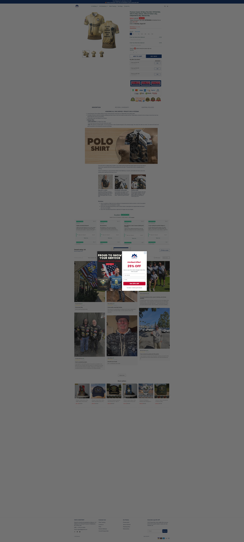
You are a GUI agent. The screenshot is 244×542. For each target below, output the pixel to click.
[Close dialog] (145, 253)
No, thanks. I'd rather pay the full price (134, 287)
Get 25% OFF (134, 284)
